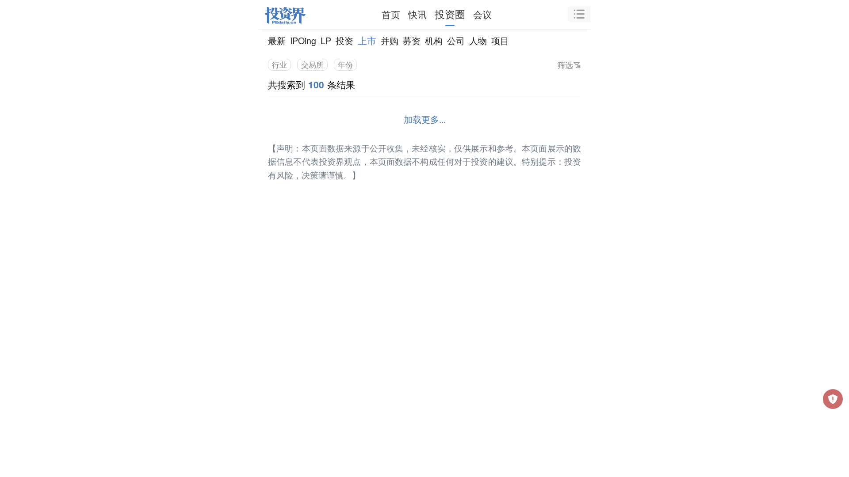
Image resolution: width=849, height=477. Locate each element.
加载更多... (425, 119)
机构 (434, 40)
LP (326, 40)
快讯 (417, 14)
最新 (277, 40)
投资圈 (450, 14)
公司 (456, 40)
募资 (412, 40)
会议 (482, 14)
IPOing (303, 40)
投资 (344, 40)
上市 (367, 40)
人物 (478, 40)
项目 (500, 40)
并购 (389, 40)
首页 (391, 14)
